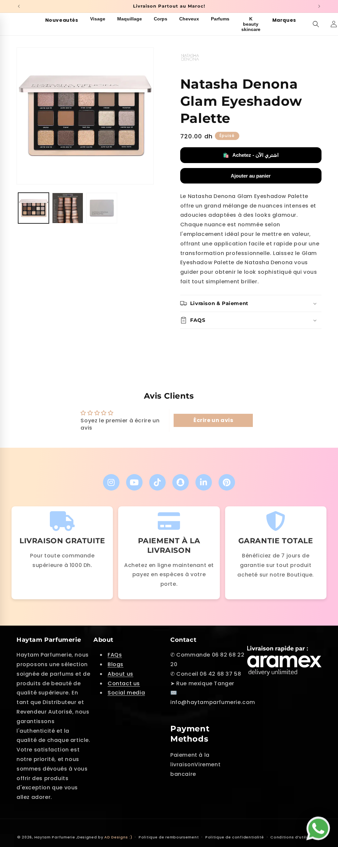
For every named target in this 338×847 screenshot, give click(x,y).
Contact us (124, 683)
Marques (284, 20)
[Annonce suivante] (319, 6)
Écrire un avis (213, 420)
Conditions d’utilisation (295, 837)
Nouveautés (61, 20)
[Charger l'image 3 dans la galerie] (101, 208)
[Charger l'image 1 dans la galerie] (33, 208)
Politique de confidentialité (234, 837)
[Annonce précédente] (19, 6)
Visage (97, 18)
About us (120, 674)
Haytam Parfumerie (54, 837)
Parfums (220, 18)
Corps (160, 18)
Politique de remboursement (169, 837)
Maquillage (129, 18)
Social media (126, 692)
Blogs (115, 664)
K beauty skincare (250, 24)
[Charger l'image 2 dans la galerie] (67, 208)
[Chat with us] (319, 827)
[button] (316, 24)
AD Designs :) (118, 837)
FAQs (115, 655)
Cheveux (189, 18)
